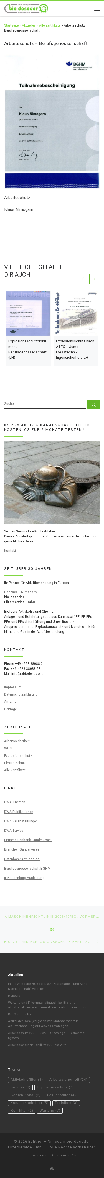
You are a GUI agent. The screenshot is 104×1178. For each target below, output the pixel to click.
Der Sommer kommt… (24, 1014)
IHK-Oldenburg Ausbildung (24, 878)
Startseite (11, 25)
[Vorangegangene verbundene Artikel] (83, 279)
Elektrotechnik (15, 763)
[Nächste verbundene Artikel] (94, 279)
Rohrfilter (22, 1110)
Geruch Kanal (26, 1095)
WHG (8, 748)
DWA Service (13, 831)
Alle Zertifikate (49, 25)
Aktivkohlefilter (27, 1079)
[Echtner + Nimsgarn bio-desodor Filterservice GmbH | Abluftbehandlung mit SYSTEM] (26, 8)
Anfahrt (10, 702)
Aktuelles (29, 25)
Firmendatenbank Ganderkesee (28, 840)
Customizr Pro (64, 1155)
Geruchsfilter (61, 1095)
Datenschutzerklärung (21, 694)
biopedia (14, 996)
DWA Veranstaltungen (21, 821)
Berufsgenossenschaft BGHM (27, 868)
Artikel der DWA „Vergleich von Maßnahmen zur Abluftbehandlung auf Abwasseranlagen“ (43, 1023)
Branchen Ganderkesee (21, 849)
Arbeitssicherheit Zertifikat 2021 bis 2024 (37, 1045)
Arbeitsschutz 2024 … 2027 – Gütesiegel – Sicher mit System (46, 1035)
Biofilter (21, 1087)
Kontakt (10, 551)
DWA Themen (14, 802)
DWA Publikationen (18, 812)
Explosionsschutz (18, 756)
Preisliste (66, 1102)
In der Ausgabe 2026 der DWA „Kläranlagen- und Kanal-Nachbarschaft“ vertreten (48, 986)
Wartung (50, 1110)
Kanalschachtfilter (30, 1102)
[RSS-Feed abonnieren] (52, 1169)
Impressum (13, 687)
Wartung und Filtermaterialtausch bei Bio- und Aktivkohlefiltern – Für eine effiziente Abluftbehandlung (47, 1005)
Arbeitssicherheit (17, 741)
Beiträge (10, 709)
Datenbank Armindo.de (22, 859)
